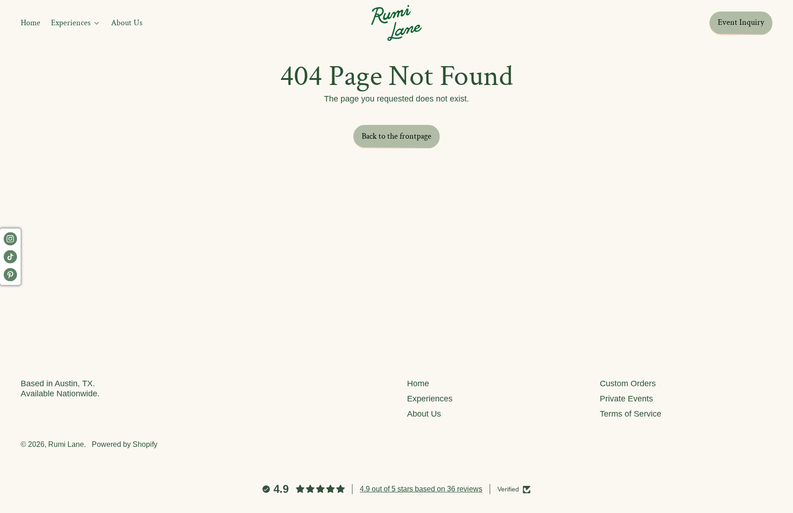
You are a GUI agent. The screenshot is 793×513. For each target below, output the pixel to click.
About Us (126, 22)
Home (30, 22)
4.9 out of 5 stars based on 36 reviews (421, 489)
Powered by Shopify (124, 444)
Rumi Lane (66, 444)
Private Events (626, 398)
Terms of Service (630, 413)
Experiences (429, 398)
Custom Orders (628, 383)
